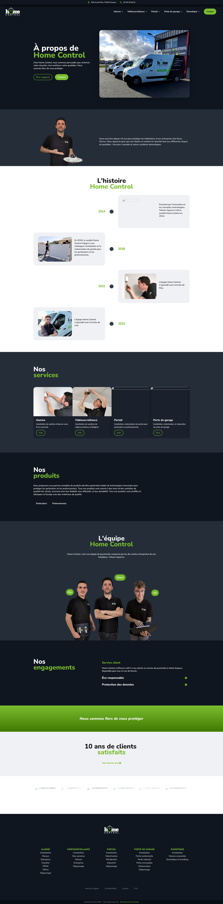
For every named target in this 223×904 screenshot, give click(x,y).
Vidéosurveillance (136, 11)
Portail (154, 11)
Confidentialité (110, 888)
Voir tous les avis (110, 763)
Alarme (117, 11)
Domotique (192, 11)
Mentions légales (92, 888)
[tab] (41, 503)
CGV (136, 888)
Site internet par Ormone (129, 902)
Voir (41, 432)
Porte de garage (172, 11)
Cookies (125, 888)
